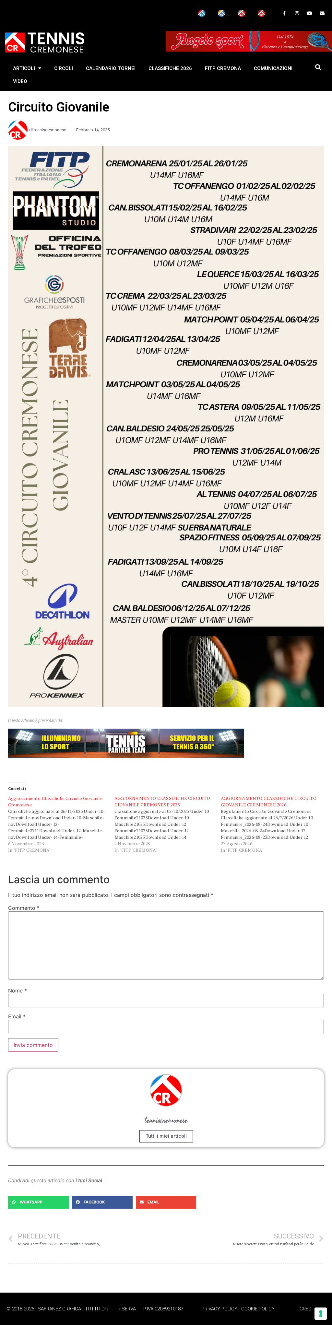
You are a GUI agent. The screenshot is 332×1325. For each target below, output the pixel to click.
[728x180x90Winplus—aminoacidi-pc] (249, 50)
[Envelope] (322, 13)
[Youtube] (309, 13)
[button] (318, 67)
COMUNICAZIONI (273, 68)
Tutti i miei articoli (166, 1136)
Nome (17, 990)
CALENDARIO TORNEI (111, 68)
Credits (309, 1309)
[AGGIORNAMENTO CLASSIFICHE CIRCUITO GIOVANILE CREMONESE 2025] (167, 824)
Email (17, 1016)
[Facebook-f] (284, 13)
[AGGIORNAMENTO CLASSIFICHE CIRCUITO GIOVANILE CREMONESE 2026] (274, 824)
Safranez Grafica (59, 1309)
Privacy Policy (219, 1309)
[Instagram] (296, 13)
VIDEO (20, 81)
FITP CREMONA (223, 68)
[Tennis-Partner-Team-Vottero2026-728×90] (126, 756)
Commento (24, 907)
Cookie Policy (258, 1309)
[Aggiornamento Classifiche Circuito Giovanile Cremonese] (61, 824)
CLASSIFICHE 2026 (170, 68)
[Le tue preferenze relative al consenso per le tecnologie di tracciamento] (320, 1313)
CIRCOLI (63, 68)
